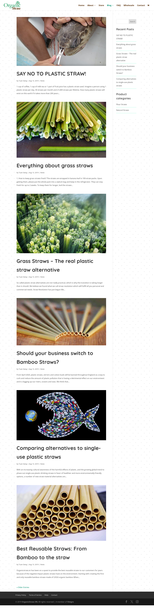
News (42, 81)
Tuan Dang (23, 81)
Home (81, 5)
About (90, 5)
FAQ (119, 5)
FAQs (46, 595)
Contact (141, 5)
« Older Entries (23, 587)
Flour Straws (121, 104)
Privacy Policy (20, 595)
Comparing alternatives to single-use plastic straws (126, 82)
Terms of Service (35, 595)
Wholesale (129, 5)
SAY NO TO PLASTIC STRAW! (51, 73)
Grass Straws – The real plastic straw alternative (126, 57)
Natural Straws (122, 110)
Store (101, 5)
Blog (109, 5)
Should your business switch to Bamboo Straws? (125, 69)
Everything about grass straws (55, 165)
